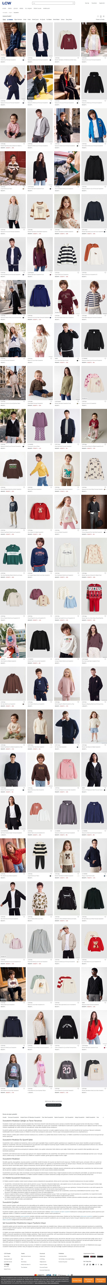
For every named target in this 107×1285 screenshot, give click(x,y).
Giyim (10, 12)
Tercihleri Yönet (77, 1280)
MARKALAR (46, 8)
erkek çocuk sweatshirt (86, 1216)
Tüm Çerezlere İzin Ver (100, 1280)
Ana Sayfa (5, 12)
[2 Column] (98, 16)
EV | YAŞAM (28, 8)
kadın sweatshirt (65, 1212)
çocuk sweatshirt (25, 1216)
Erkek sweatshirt (55, 1212)
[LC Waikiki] (10, 19)
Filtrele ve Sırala (100, 19)
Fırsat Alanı (37, 8)
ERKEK (10, 8)
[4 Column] (100, 16)
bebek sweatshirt (7, 1219)
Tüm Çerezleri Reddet (89, 1280)
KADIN (4, 8)
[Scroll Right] (103, 1117)
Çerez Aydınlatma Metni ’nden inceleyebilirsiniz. (47, 1283)
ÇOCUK (16, 8)
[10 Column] (103, 16)
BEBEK (21, 8)
